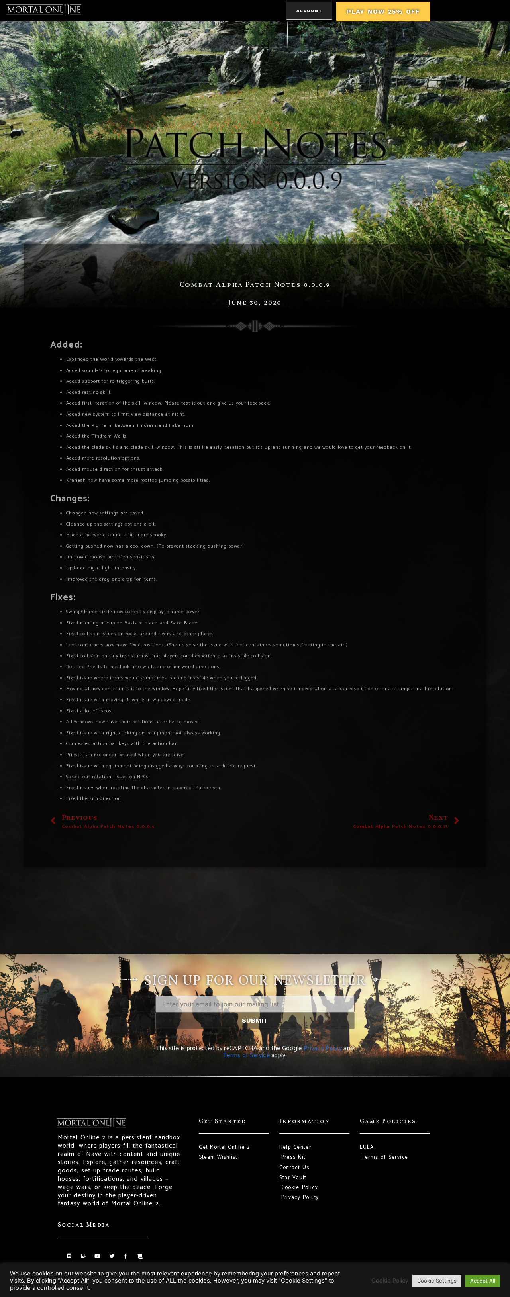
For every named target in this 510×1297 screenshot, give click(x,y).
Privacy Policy (323, 1048)
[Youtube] (97, 1256)
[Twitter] (111, 1256)
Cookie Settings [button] (437, 1280)
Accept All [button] (482, 1280)
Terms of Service (246, 1055)
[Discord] (69, 1256)
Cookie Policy (389, 1280)
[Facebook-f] (125, 1256)
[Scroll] (139, 1256)
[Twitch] (83, 1256)
